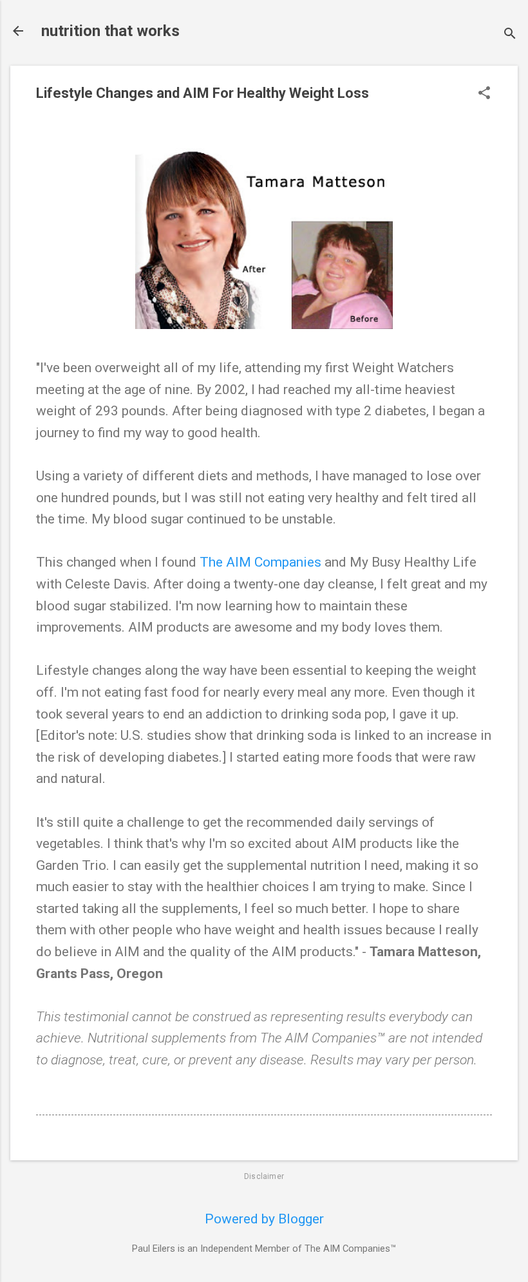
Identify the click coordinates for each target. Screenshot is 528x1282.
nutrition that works (110, 31)
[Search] (510, 35)
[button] (484, 94)
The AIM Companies (260, 562)
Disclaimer (264, 1176)
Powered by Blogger (264, 1219)
